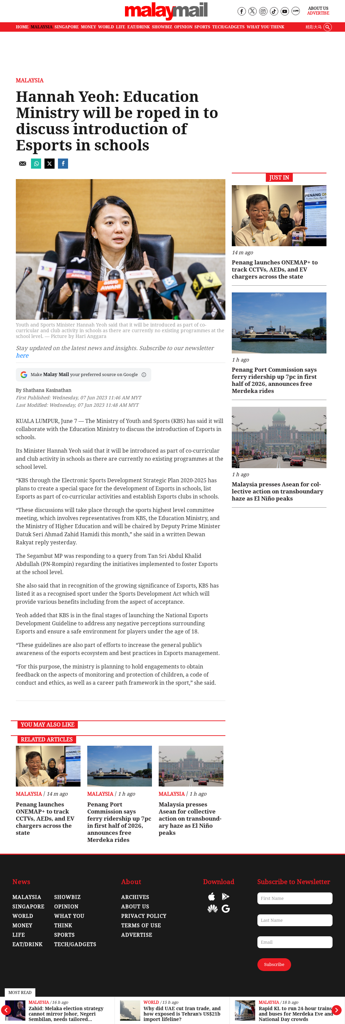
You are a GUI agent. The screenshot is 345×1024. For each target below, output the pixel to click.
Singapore (28, 907)
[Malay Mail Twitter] (252, 11)
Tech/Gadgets (75, 944)
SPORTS (202, 27)
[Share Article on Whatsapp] (36, 167)
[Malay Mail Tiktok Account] (273, 11)
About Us (318, 8)
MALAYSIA (42, 27)
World (151, 1002)
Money (22, 925)
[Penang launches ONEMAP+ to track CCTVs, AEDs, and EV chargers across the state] (48, 766)
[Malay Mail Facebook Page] (241, 11)
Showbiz (67, 897)
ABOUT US (135, 907)
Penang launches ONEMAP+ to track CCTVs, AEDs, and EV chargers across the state (45, 818)
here (22, 355)
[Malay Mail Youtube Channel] (284, 11)
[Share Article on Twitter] (49, 167)
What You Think (265, 27)
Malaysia (39, 1002)
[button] (144, 374)
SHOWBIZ (162, 27)
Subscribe (274, 964)
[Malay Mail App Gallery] (213, 913)
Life (18, 935)
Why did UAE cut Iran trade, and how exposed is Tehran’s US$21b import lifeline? (182, 1014)
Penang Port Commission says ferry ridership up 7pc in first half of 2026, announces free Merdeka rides (119, 822)
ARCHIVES (135, 897)
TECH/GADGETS (228, 27)
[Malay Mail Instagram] (262, 11)
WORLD (106, 27)
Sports (64, 935)
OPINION (183, 27)
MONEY (88, 27)
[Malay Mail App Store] (212, 901)
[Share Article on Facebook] (63, 167)
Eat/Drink (27, 944)
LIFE (120, 27)
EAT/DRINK (138, 27)
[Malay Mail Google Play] (226, 901)
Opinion (66, 907)
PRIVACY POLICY (143, 916)
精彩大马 (314, 27)
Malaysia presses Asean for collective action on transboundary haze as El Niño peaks (190, 818)
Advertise (318, 13)
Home (22, 27)
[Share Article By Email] (23, 167)
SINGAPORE (67, 27)
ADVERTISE (136, 935)
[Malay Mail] (166, 19)
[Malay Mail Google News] (226, 913)
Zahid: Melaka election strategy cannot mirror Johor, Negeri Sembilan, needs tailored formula (66, 1014)
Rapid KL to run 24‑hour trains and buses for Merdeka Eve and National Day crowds (296, 1014)
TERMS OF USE (141, 925)
